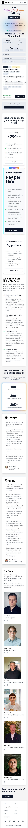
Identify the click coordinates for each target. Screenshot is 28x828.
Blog (5, 813)
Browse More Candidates (13, 107)
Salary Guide (7, 817)
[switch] (21, 2)
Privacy (16, 813)
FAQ (15, 803)
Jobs (5, 803)
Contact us (7, 796)
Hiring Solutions (7, 807)
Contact (16, 807)
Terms (16, 810)
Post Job (14, 162)
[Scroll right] (25, 83)
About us (6, 810)
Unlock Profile (20, 96)
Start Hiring (13, 17)
